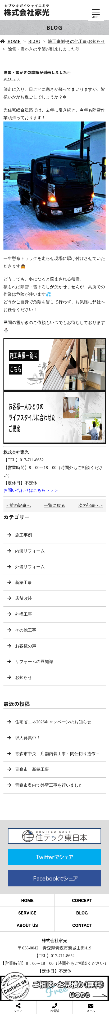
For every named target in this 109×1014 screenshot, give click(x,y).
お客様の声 (25, 646)
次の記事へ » (90, 505)
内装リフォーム (30, 551)
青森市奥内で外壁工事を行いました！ (51, 785)
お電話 (54, 1010)
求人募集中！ (27, 738)
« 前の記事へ (18, 505)
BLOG (34, 41)
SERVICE (27, 913)
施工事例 (56, 41)
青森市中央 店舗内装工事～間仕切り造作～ (57, 753)
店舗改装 (23, 598)
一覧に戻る (54, 505)
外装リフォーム (30, 567)
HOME (14, 41)
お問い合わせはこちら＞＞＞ (30, 490)
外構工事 (23, 614)
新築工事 (23, 582)
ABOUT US (27, 925)
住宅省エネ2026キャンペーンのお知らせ (53, 722)
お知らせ (96, 41)
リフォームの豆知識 (34, 661)
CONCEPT (82, 900)
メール (91, 1010)
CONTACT (82, 925)
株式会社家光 (54, 940)
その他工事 (76, 41)
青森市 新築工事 (32, 769)
